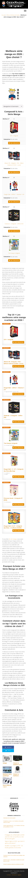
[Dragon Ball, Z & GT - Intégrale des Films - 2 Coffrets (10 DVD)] (14, 518)
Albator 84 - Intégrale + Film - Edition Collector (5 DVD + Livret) (13, 362)
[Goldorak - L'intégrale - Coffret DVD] (14, 215)
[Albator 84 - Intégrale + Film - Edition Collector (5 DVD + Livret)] (14, 155)
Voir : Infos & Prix (15, 143)
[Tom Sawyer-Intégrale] (14, 244)
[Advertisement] (14, 33)
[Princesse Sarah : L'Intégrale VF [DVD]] (14, 490)
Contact (9, 875)
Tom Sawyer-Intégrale (14, 253)
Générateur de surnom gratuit (9, 818)
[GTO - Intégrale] (14, 127)
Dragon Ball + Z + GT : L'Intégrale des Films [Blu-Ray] (13, 470)
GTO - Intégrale (14, 136)
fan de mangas (13, 539)
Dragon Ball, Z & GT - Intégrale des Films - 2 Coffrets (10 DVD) (13, 527)
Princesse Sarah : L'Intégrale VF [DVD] (13, 499)
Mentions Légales (16, 875)
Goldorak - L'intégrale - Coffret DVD (14, 224)
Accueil (3, 15)
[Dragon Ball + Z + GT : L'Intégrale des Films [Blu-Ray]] (14, 461)
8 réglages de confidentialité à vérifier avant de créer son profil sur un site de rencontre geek (14, 836)
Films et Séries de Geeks (13, 15)
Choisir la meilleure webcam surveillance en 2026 (13, 864)
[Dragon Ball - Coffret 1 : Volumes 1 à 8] (14, 186)
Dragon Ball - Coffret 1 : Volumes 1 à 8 (14, 194)
